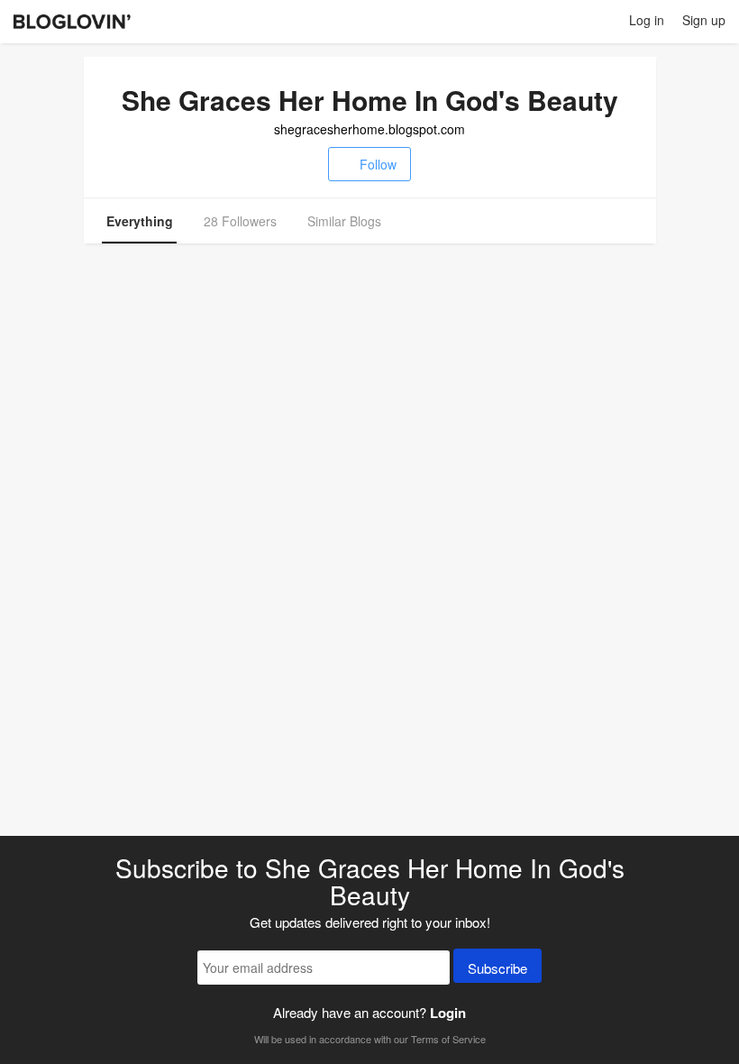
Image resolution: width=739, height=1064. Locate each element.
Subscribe (497, 968)
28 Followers (240, 221)
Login (448, 1013)
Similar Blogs (344, 221)
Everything (139, 221)
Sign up (703, 20)
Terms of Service (448, 1039)
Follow (378, 164)
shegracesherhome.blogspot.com (369, 129)
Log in (646, 20)
